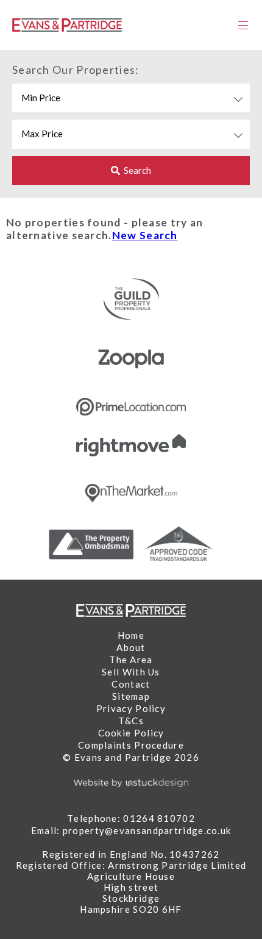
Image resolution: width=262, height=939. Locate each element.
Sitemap (131, 696)
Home (131, 635)
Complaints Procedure (131, 744)
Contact (131, 683)
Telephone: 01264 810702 (131, 818)
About (131, 647)
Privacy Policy (131, 708)
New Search (145, 235)
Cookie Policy (131, 732)
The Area (130, 659)
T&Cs (131, 720)
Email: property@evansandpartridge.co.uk (131, 830)
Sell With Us (131, 671)
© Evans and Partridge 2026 (131, 757)
